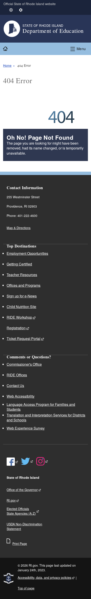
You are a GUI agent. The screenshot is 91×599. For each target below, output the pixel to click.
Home (7, 65)
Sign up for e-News (22, 296)
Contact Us (15, 385)
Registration (16, 327)
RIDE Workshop (19, 317)
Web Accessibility (20, 396)
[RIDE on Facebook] (12, 461)
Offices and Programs (23, 285)
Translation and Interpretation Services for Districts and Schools (46, 417)
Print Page (19, 543)
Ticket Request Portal (23, 338)
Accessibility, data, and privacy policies (44, 577)
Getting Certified (19, 264)
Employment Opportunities (27, 253)
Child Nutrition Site (21, 306)
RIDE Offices (17, 374)
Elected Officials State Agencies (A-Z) (21, 511)
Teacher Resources (22, 274)
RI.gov (11, 500)
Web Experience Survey (26, 428)
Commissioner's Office (24, 364)
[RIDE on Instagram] (42, 461)
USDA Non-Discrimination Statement (24, 526)
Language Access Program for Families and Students (41, 407)
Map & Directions (18, 228)
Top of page (26, 588)
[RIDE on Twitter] (27, 461)
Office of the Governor (22, 489)
